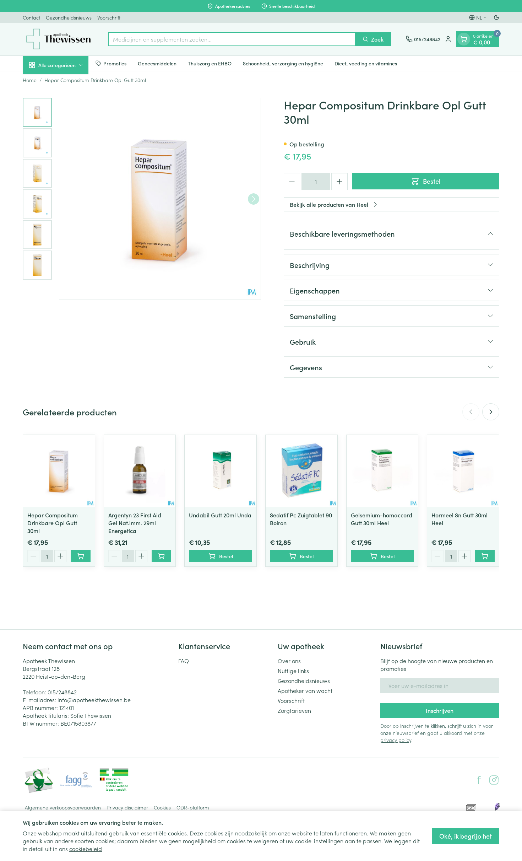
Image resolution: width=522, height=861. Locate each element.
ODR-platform (192, 807)
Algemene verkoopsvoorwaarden (63, 807)
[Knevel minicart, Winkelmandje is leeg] (463, 39)
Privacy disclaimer (127, 807)
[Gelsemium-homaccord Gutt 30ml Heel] (382, 471)
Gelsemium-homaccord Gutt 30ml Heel (381, 519)
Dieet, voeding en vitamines (366, 62)
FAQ (183, 660)
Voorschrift (108, 17)
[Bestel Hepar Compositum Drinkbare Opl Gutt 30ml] (81, 556)
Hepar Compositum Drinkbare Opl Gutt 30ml (52, 522)
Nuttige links (293, 670)
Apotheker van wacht (305, 690)
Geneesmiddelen (157, 62)
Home (30, 80)
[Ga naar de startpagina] (58, 39)
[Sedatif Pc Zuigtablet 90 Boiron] (301, 471)
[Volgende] (253, 199)
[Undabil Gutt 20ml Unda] (220, 471)
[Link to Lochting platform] (497, 807)
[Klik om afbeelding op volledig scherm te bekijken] (160, 199)
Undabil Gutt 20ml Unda (220, 515)
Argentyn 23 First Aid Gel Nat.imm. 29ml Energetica (134, 522)
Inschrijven (439, 710)
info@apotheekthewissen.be (94, 700)
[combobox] (231, 39)
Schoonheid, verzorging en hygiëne (283, 62)
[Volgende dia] (490, 411)
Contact (31, 17)
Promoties (114, 62)
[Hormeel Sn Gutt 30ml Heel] (463, 471)
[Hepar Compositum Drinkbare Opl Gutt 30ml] (59, 471)
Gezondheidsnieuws (69, 17)
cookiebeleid (85, 848)
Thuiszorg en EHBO (210, 62)
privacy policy (395, 739)
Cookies (162, 807)
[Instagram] (494, 780)
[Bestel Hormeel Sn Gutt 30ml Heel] (485, 556)
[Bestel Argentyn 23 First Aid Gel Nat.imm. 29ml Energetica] (162, 556)
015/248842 (62, 692)
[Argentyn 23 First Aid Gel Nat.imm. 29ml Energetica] (140, 471)
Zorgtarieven (294, 710)
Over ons (289, 660)
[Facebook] (479, 780)
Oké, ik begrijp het (465, 836)
